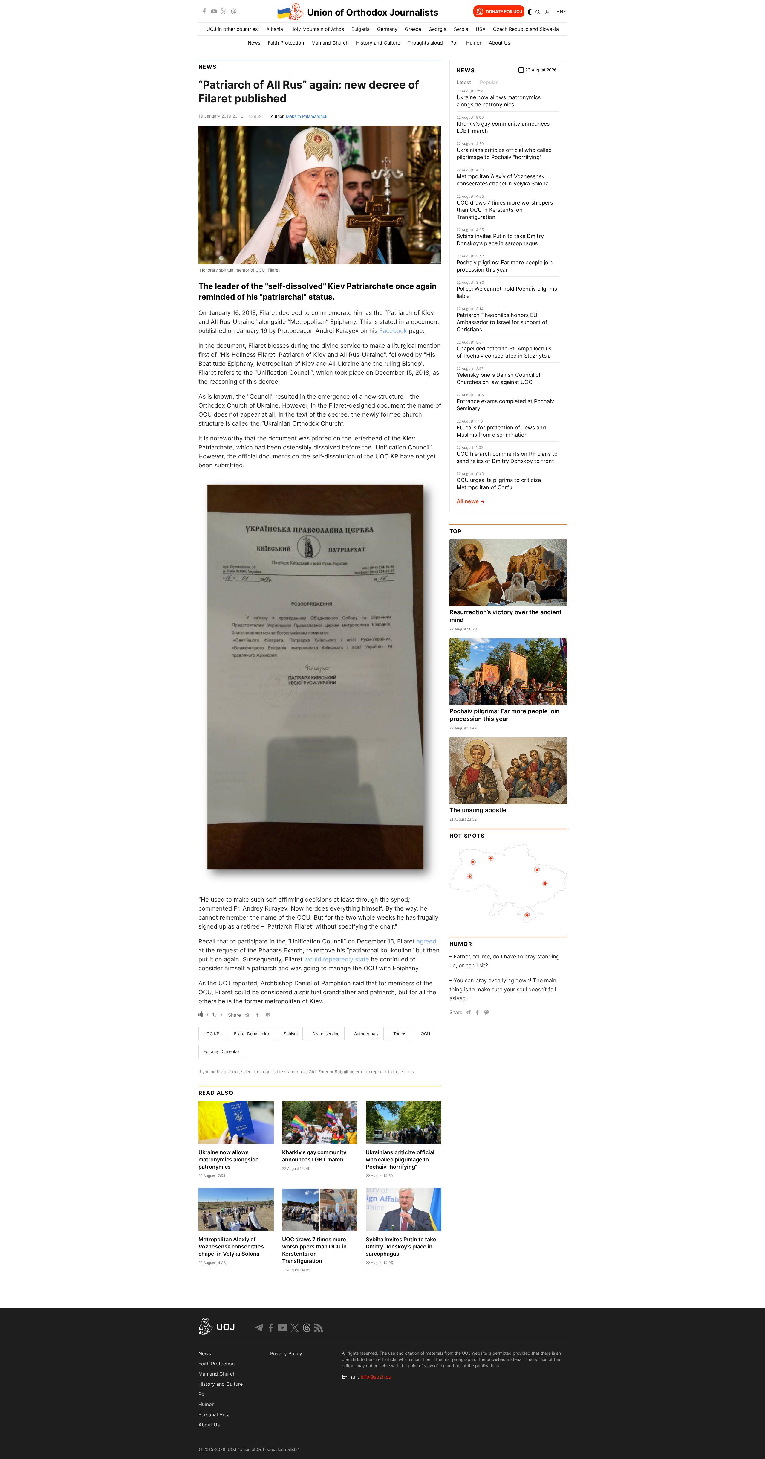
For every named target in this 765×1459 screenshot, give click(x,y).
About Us (499, 43)
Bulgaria (360, 29)
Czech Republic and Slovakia (526, 29)
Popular (489, 82)
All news (468, 501)
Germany (387, 29)
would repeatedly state (336, 959)
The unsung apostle (478, 810)
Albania (274, 29)
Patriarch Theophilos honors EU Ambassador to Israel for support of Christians (502, 322)
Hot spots (467, 836)
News (254, 43)
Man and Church (329, 43)
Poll (454, 43)
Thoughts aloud (425, 43)
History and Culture (378, 43)
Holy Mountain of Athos (317, 29)
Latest (464, 82)
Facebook (394, 330)
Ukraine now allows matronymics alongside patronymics (228, 1159)
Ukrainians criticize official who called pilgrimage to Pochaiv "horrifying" (400, 1159)
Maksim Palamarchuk (307, 116)
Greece (413, 29)
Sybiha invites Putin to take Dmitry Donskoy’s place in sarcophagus (401, 1246)
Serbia (461, 29)
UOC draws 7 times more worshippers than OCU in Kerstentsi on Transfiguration (505, 209)
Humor (473, 43)
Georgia (437, 29)
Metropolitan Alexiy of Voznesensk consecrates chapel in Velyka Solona (231, 1246)
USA (481, 29)
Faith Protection (286, 43)
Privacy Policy (286, 1353)
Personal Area (214, 1414)
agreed (426, 941)
